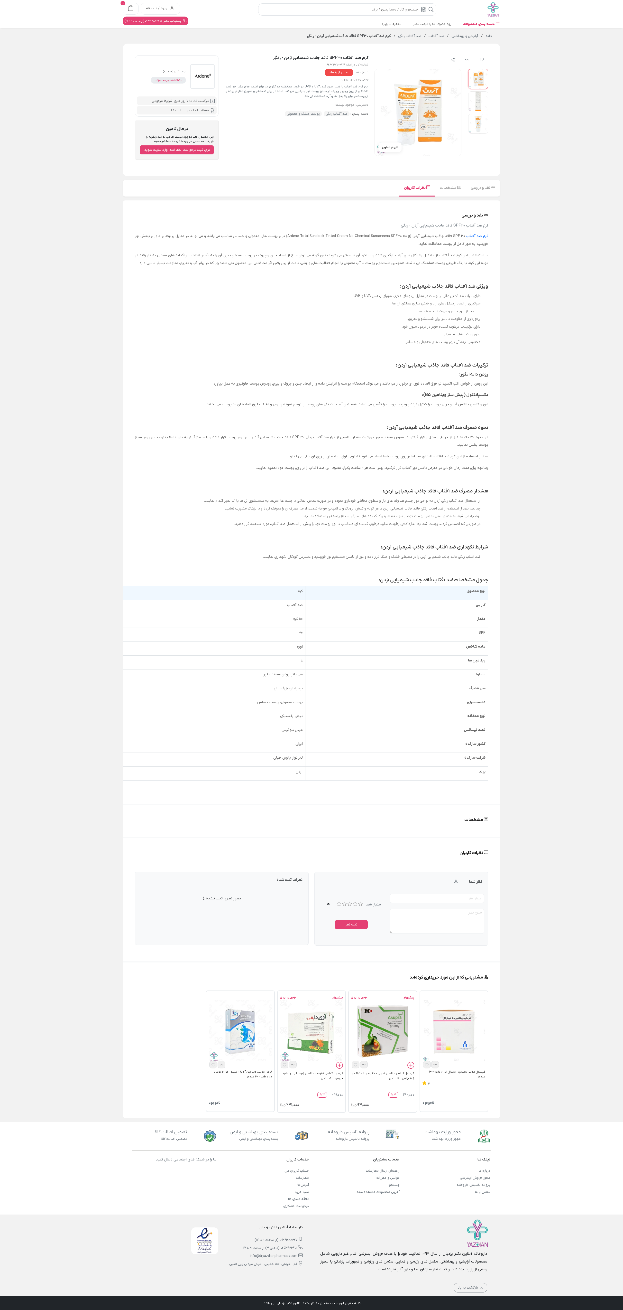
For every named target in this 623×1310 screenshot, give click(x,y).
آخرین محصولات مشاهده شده (378, 1192)
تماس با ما (482, 1192)
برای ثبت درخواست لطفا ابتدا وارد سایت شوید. (177, 150)
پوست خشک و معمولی (303, 114)
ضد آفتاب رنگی (337, 114)
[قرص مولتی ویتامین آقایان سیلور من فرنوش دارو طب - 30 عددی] (240, 1031)
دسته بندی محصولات (479, 24)
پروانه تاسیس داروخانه (473, 1185)
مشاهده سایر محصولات (168, 80)
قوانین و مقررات (387, 1178)
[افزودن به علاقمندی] (427, 1064)
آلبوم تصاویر (390, 147)
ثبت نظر (351, 924)
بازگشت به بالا (468, 1287)
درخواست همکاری (296, 1206)
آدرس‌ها (303, 1185)
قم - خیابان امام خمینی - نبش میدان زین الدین (263, 1264)
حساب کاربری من (296, 1171)
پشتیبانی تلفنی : (153, 21)
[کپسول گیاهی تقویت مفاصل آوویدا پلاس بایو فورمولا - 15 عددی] (311, 1031)
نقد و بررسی (481, 187)
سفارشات (302, 1178)
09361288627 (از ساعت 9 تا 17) (276, 1240)
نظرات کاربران (415, 187)
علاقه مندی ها (298, 1199)
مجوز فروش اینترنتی (475, 1178)
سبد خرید (302, 1192)
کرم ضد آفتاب (477, 236)
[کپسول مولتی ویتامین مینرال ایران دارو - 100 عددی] (453, 1031)
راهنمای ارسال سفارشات (382, 1171)
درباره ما (484, 1171)
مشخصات (448, 187)
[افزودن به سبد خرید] (410, 1066)
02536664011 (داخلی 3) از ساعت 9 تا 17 (270, 1248)
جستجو (394, 1185)
